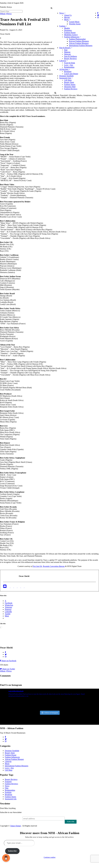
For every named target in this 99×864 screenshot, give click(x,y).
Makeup (67, 52)
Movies (67, 17)
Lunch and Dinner (71, 74)
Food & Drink (69, 63)
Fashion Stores (69, 84)
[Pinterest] (22, 587)
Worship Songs (75, 24)
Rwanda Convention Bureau (54, 566)
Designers (68, 30)
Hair (65, 50)
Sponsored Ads (65, 78)
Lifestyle (62, 61)
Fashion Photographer (77, 39)
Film (6, 788)
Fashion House (70, 33)
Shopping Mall (69, 87)
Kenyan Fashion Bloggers (79, 41)
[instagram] (25, 587)
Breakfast (67, 71)
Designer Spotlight (66, 76)
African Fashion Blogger (14, 759)
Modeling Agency (71, 35)
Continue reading (49, 857)
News (61, 13)
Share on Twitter (8, 669)
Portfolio (8, 792)
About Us (68, 15)
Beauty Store (69, 82)
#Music (3, 14)
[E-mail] (5, 587)
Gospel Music (74, 22)
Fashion (62, 26)
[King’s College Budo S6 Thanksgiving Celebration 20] (74, 704)
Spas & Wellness (70, 56)
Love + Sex (68, 65)
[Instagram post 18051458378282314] (7, 704)
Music (66, 20)
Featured (8, 782)
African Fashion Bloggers (79, 43)
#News (9, 14)
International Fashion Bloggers (80, 45)
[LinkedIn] (15, 587)
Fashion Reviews (70, 89)
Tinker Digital (15, 826)
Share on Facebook (8, 661)
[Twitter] (12, 587)
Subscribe (12, 851)
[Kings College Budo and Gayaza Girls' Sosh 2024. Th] (24, 704)
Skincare (67, 54)
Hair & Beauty (65, 48)
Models (67, 28)
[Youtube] (19, 587)
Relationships (69, 67)
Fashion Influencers (72, 37)
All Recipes (64, 69)
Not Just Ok (37, 566)
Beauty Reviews (70, 58)
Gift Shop (68, 80)
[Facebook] (8, 587)
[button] (51, 8)
